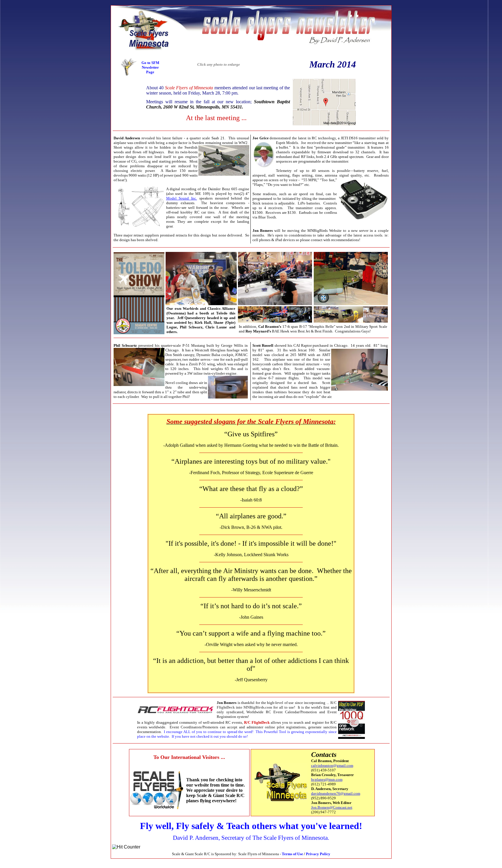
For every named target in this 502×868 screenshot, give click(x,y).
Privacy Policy (318, 854)
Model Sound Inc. (181, 198)
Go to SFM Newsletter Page (150, 67)
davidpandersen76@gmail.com (335, 793)
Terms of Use (292, 854)
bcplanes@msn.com (327, 779)
